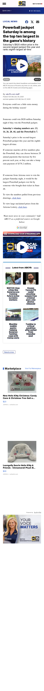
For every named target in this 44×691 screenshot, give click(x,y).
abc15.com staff (13, 94)
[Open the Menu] (4, 4)
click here (16, 197)
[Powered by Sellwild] (37, 512)
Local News (10, 21)
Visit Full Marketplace (33, 368)
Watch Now (37, 4)
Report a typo (9, 352)
